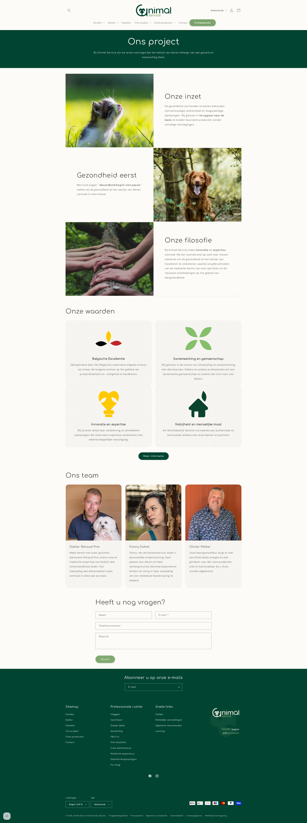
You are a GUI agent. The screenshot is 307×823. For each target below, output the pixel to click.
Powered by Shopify (96, 816)
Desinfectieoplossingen (123, 759)
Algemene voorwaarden (156, 816)
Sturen (105, 659)
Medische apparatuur (122, 753)
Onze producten (75, 736)
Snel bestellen (118, 742)
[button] (69, 10)
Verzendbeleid (176, 816)
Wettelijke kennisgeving (216, 816)
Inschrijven (116, 719)
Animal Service (80, 816)
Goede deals (117, 725)
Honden (70, 714)
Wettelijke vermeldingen (168, 719)
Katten (69, 719)
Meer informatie (153, 456)
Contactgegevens (194, 816)
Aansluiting (116, 731)
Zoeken (159, 714)
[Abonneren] (178, 687)
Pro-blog (115, 764)
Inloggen (115, 714)
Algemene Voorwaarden (168, 725)
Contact (70, 742)
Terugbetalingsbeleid (118, 816)
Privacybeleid (137, 816)
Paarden (70, 725)
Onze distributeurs (120, 747)
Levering (160, 731)
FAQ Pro (114, 736)
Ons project (72, 731)
